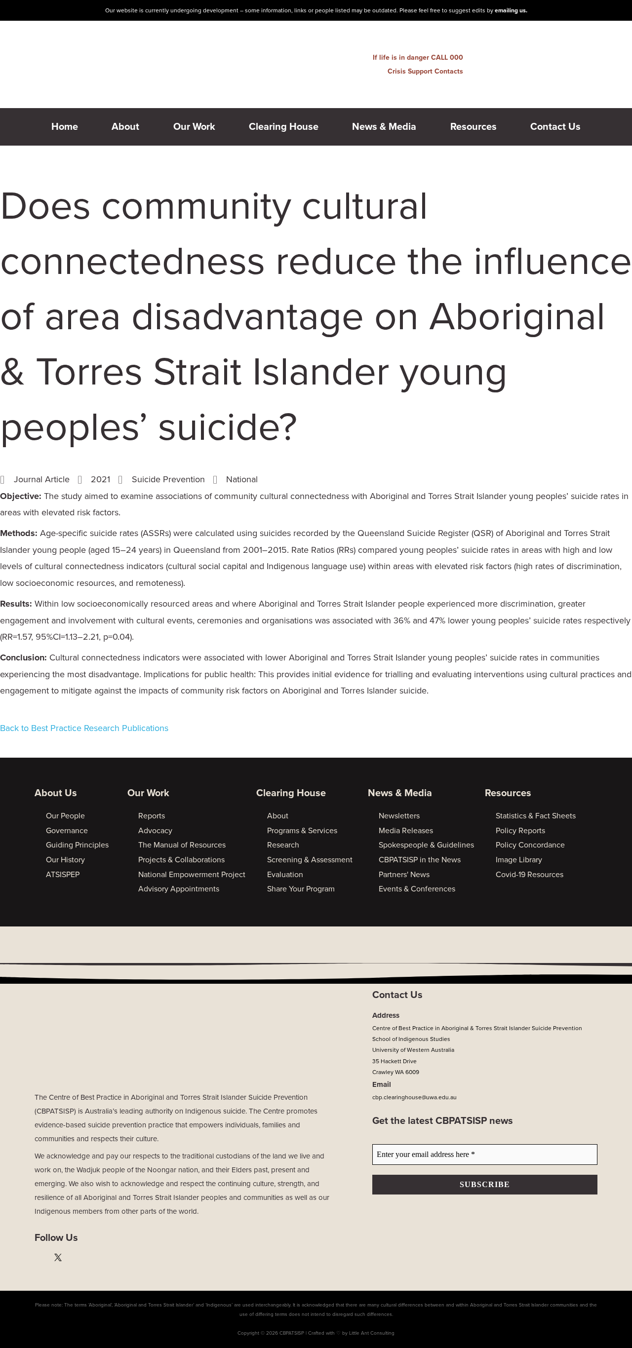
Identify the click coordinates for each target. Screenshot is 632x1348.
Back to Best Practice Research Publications (84, 728)
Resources (473, 127)
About (125, 127)
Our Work (194, 127)
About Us (56, 793)
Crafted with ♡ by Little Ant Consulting (351, 1333)
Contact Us (555, 127)
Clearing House (283, 127)
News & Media (384, 127)
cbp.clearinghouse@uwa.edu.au (414, 1097)
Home (64, 127)
